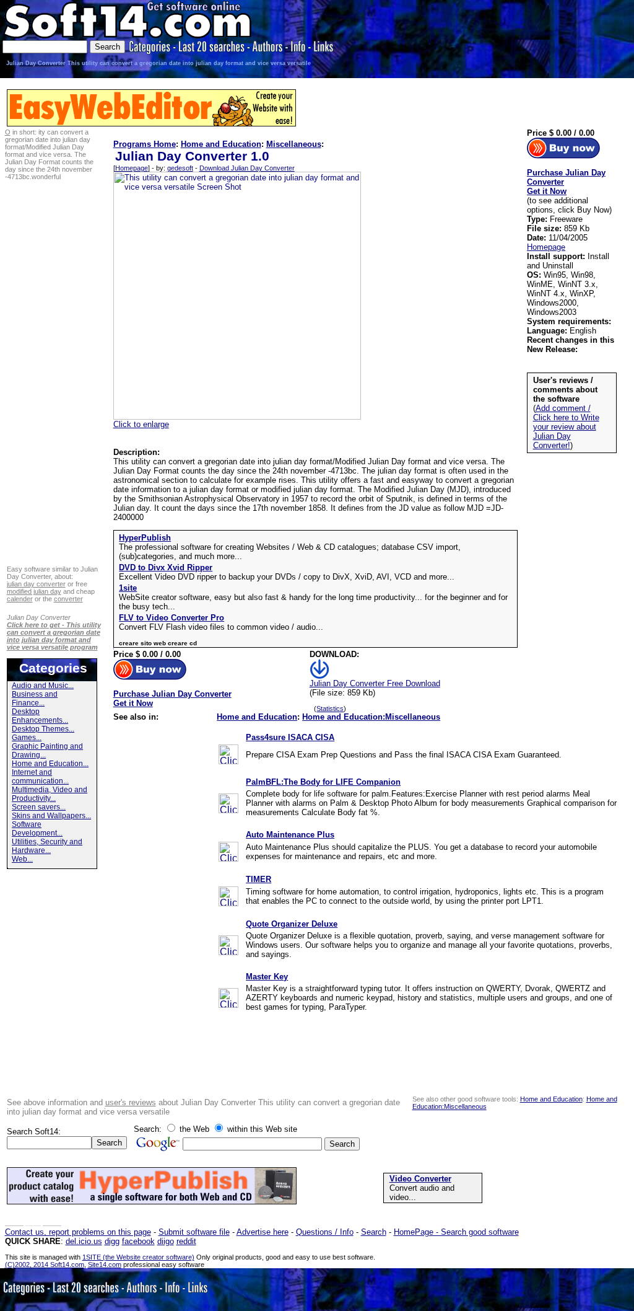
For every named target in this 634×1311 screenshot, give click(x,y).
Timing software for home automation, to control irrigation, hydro (360, 891)
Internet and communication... (40, 776)
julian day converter (36, 584)
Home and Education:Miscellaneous (371, 717)
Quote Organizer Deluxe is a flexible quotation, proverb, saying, (361, 935)
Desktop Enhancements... (40, 716)
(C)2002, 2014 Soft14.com (44, 1264)
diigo (165, 1241)
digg (112, 1241)
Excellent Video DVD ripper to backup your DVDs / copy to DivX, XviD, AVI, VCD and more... (286, 576)
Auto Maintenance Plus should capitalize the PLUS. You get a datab (368, 847)
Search (373, 1232)
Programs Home (144, 144)
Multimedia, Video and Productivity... (49, 794)
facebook (138, 1241)
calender (20, 599)
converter (68, 599)
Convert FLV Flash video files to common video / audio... (221, 627)
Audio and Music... (43, 685)
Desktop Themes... (43, 729)
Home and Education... (50, 763)
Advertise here (263, 1232)
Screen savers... (39, 807)
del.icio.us (84, 1241)
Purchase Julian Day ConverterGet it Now (172, 698)
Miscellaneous (293, 144)
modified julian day (34, 591)
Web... (22, 859)
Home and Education (221, 144)
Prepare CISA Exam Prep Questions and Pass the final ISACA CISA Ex (375, 754)
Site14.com (104, 1264)
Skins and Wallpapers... (51, 815)
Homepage (131, 168)
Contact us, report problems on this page (78, 1232)
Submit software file (194, 1232)
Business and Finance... (35, 698)
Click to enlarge (141, 424)
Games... (26, 737)
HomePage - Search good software (456, 1232)
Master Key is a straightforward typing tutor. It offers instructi (355, 988)
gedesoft (180, 168)
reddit (186, 1241)
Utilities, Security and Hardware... (47, 846)
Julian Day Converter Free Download (375, 683)
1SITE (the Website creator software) (138, 1257)
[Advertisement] (595, 39)
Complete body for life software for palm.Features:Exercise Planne (365, 793)
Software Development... (37, 828)
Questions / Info (325, 1232)
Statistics (330, 708)
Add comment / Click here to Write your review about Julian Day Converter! (566, 427)
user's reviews (130, 1102)
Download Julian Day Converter (247, 168)
